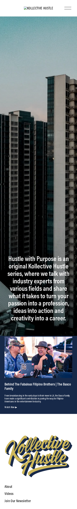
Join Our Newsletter (18, 501)
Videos (9, 494)
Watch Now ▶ (11, 407)
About (8, 486)
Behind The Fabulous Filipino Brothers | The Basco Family (38, 386)
